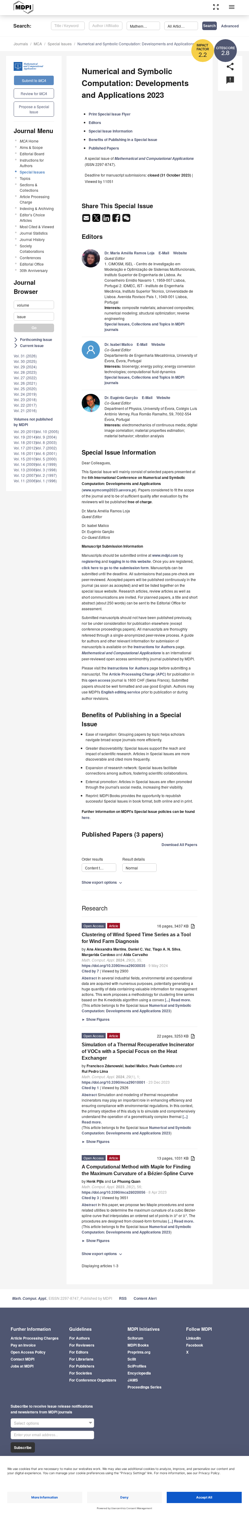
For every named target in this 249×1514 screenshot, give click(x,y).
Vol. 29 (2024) (25, 366)
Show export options (102, 882)
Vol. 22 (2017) (25, 405)
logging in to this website (130, 561)
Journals (21, 43)
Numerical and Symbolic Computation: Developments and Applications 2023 (140, 43)
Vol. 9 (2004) (46, 436)
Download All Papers (179, 844)
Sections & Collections (29, 187)
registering (91, 561)
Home (29, 140)
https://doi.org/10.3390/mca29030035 (113, 965)
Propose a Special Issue (34, 109)
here (86, 817)
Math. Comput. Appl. (29, 1298)
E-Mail (164, 253)
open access (99, 680)
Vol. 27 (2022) (25, 377)
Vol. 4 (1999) (46, 464)
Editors (95, 122)
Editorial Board (32, 153)
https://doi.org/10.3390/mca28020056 (113, 1192)
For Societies (80, 1373)
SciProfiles (137, 1366)
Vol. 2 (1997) (46, 475)
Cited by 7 (90, 971)
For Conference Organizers (92, 1380)
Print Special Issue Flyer (110, 114)
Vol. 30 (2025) (25, 361)
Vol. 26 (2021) (25, 383)
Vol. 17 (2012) (25, 447)
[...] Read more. (178, 1000)
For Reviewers (81, 1345)
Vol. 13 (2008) (25, 469)
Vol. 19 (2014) (25, 436)
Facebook (194, 1345)
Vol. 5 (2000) (46, 458)
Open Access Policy (28, 1352)
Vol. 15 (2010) (25, 458)
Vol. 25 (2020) (25, 388)
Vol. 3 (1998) (46, 469)
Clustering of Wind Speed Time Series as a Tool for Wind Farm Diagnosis (136, 938)
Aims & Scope (31, 147)
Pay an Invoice (23, 1345)
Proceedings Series (145, 1387)
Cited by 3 (90, 1197)
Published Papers (104, 148)
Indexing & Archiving (37, 208)
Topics (25, 178)
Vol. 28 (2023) (25, 372)
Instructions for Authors (32, 162)
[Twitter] (96, 219)
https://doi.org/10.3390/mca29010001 (113, 1082)
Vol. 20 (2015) (25, 431)
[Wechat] (126, 219)
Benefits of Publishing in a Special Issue (123, 139)
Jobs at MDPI (22, 1366)
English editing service (120, 692)
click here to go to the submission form (115, 567)
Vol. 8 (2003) (46, 442)
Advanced (230, 26)
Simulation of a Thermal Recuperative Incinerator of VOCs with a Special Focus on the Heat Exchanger (138, 1051)
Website (180, 253)
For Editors (78, 1352)
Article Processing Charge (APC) (137, 674)
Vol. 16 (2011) (25, 453)
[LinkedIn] (106, 219)
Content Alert (145, 1298)
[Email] (86, 219)
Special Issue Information (110, 131)
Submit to (34, 80)
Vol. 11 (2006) (25, 480)
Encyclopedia (139, 1373)
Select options (26, 1423)
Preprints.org (139, 1352)
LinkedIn (193, 1338)
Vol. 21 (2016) (25, 410)
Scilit (132, 1359)
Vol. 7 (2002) (46, 447)
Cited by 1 (90, 1087)
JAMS (133, 1380)
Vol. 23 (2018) (25, 399)
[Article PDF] (193, 926)
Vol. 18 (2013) (25, 442)
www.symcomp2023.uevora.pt (109, 490)
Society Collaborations (32, 248)
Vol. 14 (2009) (25, 464)
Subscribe (23, 1447)
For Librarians (81, 1359)
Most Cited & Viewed (37, 226)
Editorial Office (32, 264)
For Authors (79, 1338)
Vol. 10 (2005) (47, 431)
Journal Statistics (34, 233)
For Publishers (81, 1366)
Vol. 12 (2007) (25, 475)
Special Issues (60, 43)
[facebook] (116, 219)
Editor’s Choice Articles (32, 217)
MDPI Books (138, 1345)
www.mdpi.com (165, 555)
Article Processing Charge (34, 199)
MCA (38, 43)
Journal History (32, 239)
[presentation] (176, 1215)
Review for (34, 93)
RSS (123, 1298)
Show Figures (96, 1019)
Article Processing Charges (35, 1338)
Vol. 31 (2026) (25, 355)
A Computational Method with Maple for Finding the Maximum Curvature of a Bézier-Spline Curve (137, 1170)
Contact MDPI (22, 1359)
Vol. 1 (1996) (46, 480)
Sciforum (135, 1338)
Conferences (30, 257)
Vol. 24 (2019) (25, 394)
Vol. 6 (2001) (46, 453)
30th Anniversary (34, 270)
